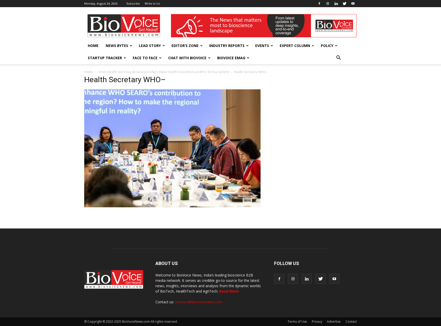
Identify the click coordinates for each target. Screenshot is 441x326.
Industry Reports (226, 45)
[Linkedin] (336, 4)
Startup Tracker (105, 57)
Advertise (334, 321)
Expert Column (295, 45)
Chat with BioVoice (187, 57)
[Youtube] (353, 4)
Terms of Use (297, 321)
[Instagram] (328, 4)
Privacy (317, 321)
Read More (229, 291)
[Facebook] (319, 4)
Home (93, 45)
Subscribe (133, 3)
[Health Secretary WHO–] (172, 206)
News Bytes (117, 45)
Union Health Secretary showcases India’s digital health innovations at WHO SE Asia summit (163, 72)
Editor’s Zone (185, 45)
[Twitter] (344, 4)
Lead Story (150, 45)
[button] (338, 58)
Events (262, 45)
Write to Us (152, 3)
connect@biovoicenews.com (198, 301)
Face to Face (145, 57)
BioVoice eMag (231, 57)
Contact (351, 321)
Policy (327, 45)
